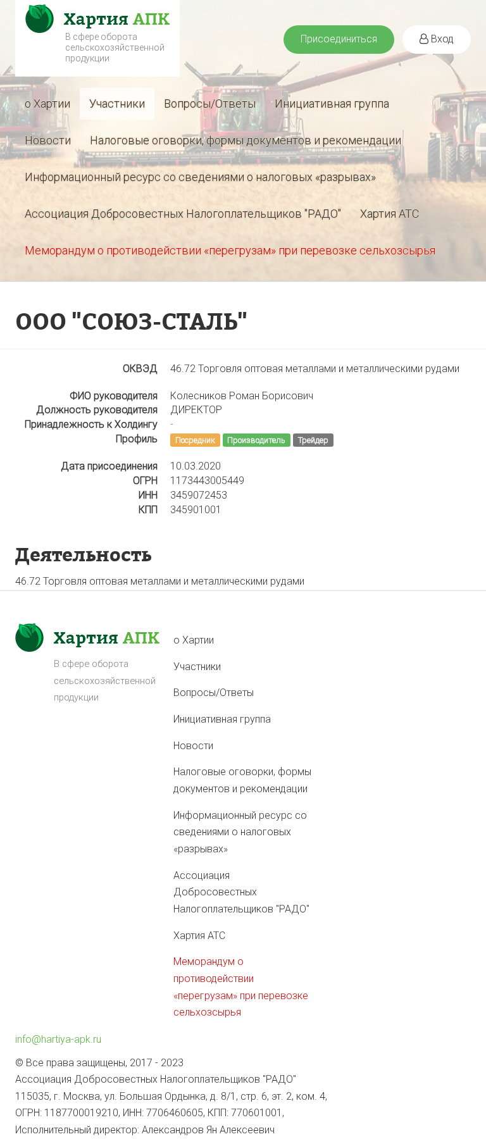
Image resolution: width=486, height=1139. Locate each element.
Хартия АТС (389, 213)
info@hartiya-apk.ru (58, 1039)
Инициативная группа (332, 103)
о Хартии (47, 103)
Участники (117, 103)
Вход (441, 39)
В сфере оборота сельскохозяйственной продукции (115, 47)
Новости (48, 140)
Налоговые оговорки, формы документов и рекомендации (245, 140)
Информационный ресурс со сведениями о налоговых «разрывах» (200, 177)
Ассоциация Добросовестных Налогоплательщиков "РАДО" (183, 213)
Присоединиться (339, 39)
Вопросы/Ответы (210, 103)
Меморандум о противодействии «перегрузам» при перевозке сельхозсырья (230, 250)
